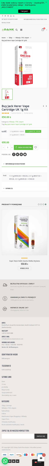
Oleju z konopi (7, 405)
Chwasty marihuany (8, 422)
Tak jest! (24, 11)
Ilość (4, 131)
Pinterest (21, 154)
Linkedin (17, 461)
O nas (4, 384)
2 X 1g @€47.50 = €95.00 (33, 131)
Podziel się (6, 154)
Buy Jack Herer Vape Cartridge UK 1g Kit (18, 124)
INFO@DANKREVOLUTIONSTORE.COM (35, 19)
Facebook (13, 154)
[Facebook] (2, 15)
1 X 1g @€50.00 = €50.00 (17, 131)
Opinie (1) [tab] (9, 188)
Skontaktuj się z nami (9, 395)
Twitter (17, 154)
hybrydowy (5, 411)
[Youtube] (11, 15)
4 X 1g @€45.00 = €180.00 (17, 135)
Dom (3, 381)
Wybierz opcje (24, 268)
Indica (4, 413)
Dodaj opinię (28, 113)
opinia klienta (16, 113)
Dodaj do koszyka (25, 147)
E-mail (25, 154)
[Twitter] (5, 15)
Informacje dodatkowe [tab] (15, 164)
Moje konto (5, 390)
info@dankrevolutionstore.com (12, 339)
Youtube (13, 461)
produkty (5, 387)
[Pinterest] (8, 15)
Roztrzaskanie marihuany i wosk (13, 425)
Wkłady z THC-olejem (16, 122)
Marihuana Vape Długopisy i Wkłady (14, 416)
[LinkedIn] (13, 15)
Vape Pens (5, 419)
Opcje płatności (7, 392)
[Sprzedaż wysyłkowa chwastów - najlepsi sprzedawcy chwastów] (8, 29)
